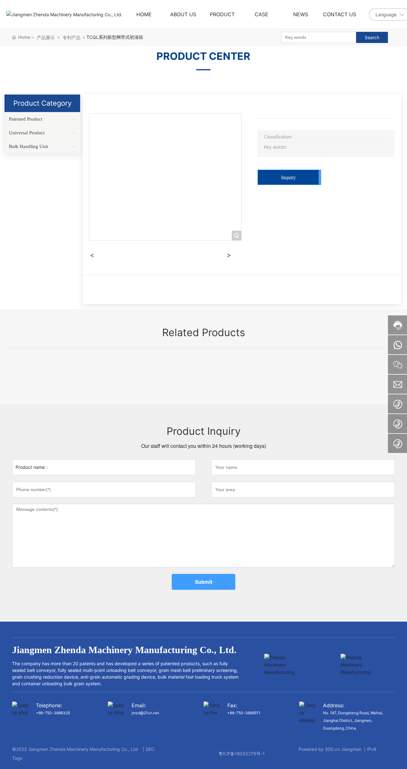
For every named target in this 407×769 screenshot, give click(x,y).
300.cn (332, 749)
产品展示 (46, 37)
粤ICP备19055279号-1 (241, 753)
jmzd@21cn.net (145, 712)
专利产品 (71, 37)
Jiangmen (351, 749)
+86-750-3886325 (53, 712)
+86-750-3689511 (243, 712)
